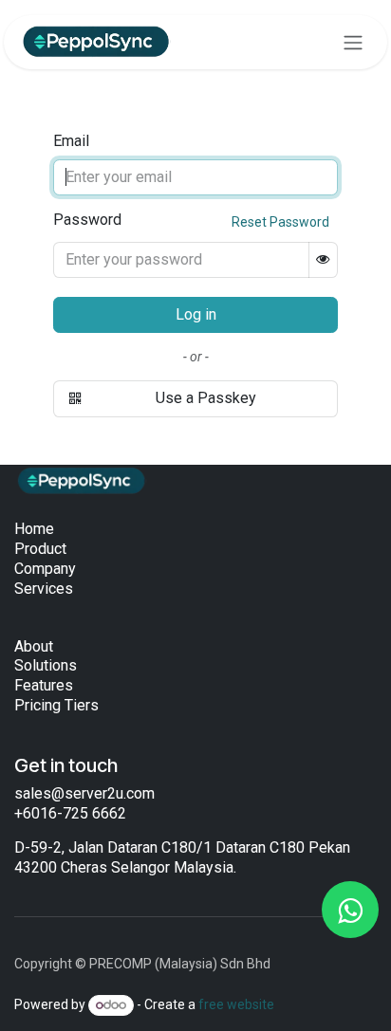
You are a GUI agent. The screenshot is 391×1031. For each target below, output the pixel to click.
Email (71, 141)
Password (191, 220)
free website (236, 1004)
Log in (196, 314)
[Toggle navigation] (353, 42)
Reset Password (280, 222)
